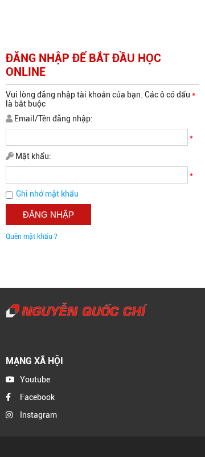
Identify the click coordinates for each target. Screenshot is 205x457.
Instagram (38, 414)
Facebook (37, 397)
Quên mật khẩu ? (32, 236)
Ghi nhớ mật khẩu (47, 193)
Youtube (35, 379)
